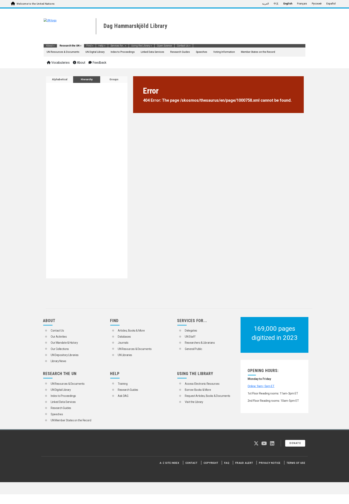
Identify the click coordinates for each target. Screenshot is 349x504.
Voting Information (224, 52)
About (50, 45)
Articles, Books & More (131, 330)
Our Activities (59, 336)
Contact (191, 463)
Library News (58, 361)
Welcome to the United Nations (36, 3)
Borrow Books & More (198, 389)
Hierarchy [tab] (87, 79)
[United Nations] (50, 20)
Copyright (211, 463)
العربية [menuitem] (265, 3)
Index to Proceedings (123, 52)
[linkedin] (272, 444)
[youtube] (264, 444)
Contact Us (183, 45)
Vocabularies (60, 62)
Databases (124, 336)
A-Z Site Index (169, 463)
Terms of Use (296, 463)
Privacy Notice (270, 463)
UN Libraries (125, 355)
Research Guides (180, 52)
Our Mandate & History (64, 342)
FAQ (226, 463)
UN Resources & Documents (63, 52)
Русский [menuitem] (317, 3)
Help (101, 45)
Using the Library (141, 45)
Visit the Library (194, 402)
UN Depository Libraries (65, 355)
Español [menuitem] (331, 3)
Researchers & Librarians (200, 342)
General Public (193, 349)
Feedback (99, 62)
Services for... (118, 45)
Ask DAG (123, 395)
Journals (123, 342)
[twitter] (256, 444)
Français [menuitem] (302, 3)
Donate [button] (295, 443)
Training (122, 383)
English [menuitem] (287, 3)
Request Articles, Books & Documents (207, 395)
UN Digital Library (95, 52)
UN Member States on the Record (71, 420)
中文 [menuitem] (276, 3)
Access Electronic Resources (202, 383)
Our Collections (60, 349)
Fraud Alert (244, 463)
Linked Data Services (152, 52)
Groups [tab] (113, 79)
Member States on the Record (258, 52)
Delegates (191, 330)
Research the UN (70, 45)
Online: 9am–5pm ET (261, 386)
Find (89, 45)
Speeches (201, 52)
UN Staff (190, 336)
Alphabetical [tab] (59, 79)
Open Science (164, 45)
